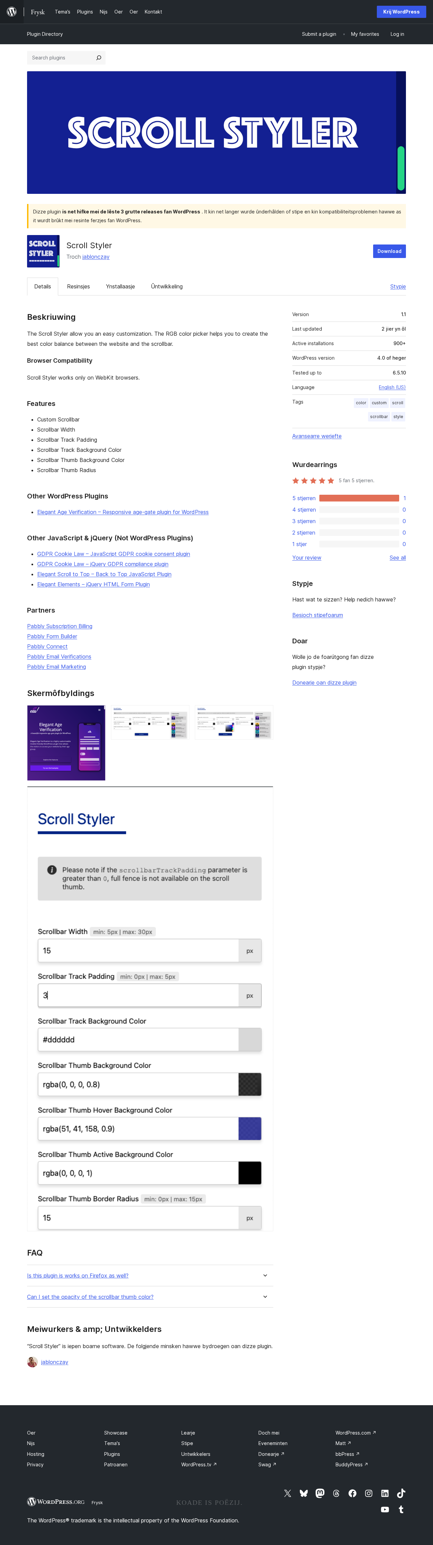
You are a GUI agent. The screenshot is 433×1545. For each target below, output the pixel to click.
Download (390, 251)
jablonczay (96, 256)
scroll (397, 402)
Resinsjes (78, 286)
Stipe (187, 1443)
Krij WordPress (401, 12)
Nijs (31, 1443)
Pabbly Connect (47, 646)
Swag (267, 1464)
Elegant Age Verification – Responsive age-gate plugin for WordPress (123, 512)
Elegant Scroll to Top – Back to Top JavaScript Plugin (104, 574)
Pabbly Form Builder (52, 636)
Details (42, 286)
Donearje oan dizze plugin (324, 682)
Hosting (35, 1454)
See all (398, 557)
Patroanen (116, 1464)
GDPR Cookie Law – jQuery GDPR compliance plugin (102, 564)
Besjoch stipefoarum (317, 615)
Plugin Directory (45, 34)
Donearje (271, 1454)
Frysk (97, 1502)
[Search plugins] (99, 58)
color (361, 402)
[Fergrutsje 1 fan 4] (96, 714)
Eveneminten (273, 1443)
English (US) (392, 387)
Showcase (116, 1433)
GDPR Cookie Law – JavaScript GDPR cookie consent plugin (113, 553)
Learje (188, 1433)
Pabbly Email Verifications (59, 656)
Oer (31, 1433)
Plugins (112, 1454)
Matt (343, 1443)
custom (379, 402)
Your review (306, 557)
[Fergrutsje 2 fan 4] (180, 714)
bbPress (348, 1454)
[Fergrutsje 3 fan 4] (264, 714)
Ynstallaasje (120, 286)
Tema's (112, 1443)
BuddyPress (352, 1464)
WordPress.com (356, 1433)
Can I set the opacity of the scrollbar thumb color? (90, 1297)
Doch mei (268, 1433)
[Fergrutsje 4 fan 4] (264, 795)
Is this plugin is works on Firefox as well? (78, 1275)
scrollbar (379, 416)
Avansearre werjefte (317, 436)
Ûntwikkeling (167, 286)
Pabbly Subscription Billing (59, 626)
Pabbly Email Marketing (56, 666)
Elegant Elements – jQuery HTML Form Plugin (93, 584)
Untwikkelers (195, 1454)
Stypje (398, 286)
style (398, 416)
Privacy (35, 1464)
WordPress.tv (199, 1464)
